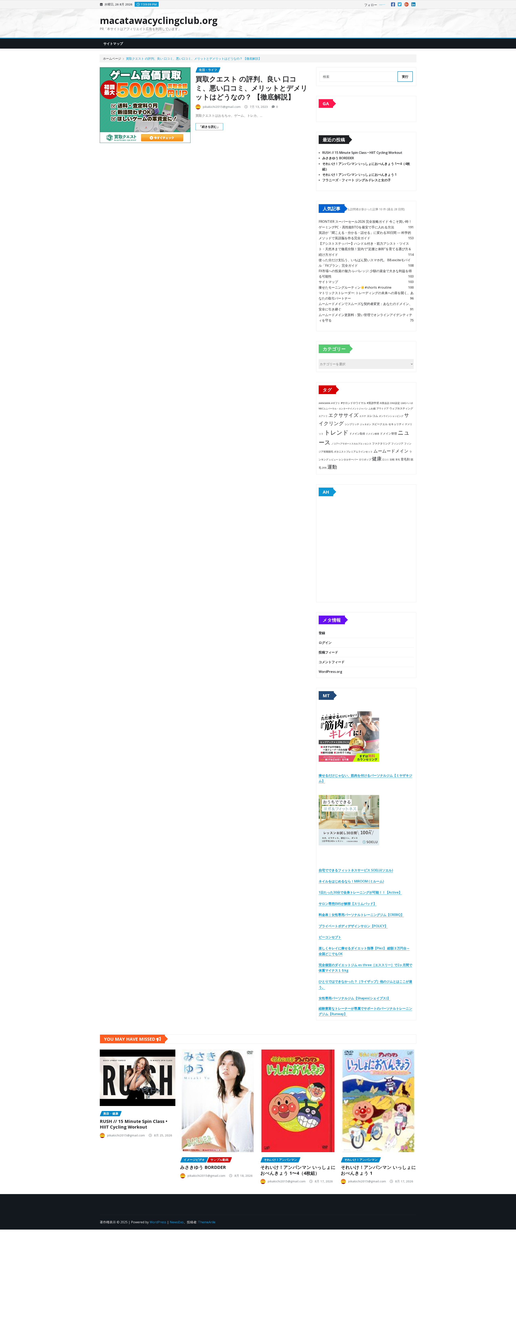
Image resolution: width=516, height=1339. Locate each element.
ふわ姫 (372, 408)
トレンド (336, 432)
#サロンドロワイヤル (353, 403)
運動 (332, 466)
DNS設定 (395, 403)
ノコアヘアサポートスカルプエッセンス (351, 443)
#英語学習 (373, 403)
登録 (322, 633)
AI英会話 (384, 403)
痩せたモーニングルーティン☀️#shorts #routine (355, 287)
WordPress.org (330, 671)
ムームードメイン (391, 451)
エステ (362, 415)
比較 (392, 459)
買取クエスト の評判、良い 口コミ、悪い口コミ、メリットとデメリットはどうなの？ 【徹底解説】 (193, 58)
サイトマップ (113, 43)
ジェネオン (365, 424)
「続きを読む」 (209, 127)
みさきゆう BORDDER (338, 158)
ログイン (325, 642)
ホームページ (112, 58)
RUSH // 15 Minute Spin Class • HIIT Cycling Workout (362, 152)
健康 (377, 458)
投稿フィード (328, 652)
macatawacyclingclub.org (158, 20)
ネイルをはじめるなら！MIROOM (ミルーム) (351, 881)
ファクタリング (381, 443)
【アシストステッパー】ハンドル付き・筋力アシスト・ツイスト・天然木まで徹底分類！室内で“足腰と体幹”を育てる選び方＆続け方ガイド (365, 249)
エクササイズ (343, 415)
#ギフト (335, 403)
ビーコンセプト (330, 937)
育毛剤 (405, 459)
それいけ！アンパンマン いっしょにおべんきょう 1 (359, 174)
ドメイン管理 (388, 433)
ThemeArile (206, 1222)
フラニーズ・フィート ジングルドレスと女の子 (356, 180)
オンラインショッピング (391, 415)
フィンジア (397, 443)
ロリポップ (365, 459)
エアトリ (323, 415)
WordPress (158, 1222)
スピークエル (380, 424)
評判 (324, 467)
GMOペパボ (407, 403)
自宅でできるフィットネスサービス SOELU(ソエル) (356, 870)
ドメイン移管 (372, 433)
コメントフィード (331, 662)
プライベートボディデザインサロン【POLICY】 (353, 926)
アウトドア (383, 408)
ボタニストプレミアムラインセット (353, 451)
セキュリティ (396, 424)
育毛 (397, 459)
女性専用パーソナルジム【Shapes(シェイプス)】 (354, 998)
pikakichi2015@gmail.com (222, 107)
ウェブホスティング (401, 408)
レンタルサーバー (348, 459)
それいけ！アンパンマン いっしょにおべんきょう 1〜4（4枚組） (298, 1170)
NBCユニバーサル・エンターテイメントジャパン (343, 408)
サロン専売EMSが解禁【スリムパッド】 (348, 903)
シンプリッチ (352, 424)
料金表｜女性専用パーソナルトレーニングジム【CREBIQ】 (361, 914)
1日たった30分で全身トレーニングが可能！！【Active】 (360, 892)
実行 (405, 76)
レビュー (333, 459)
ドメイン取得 (357, 433)
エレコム (372, 416)
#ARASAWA (324, 403)
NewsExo (177, 1222)
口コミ (385, 459)
